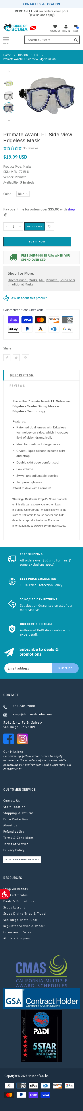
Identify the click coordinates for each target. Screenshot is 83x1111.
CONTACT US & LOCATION (41, 4)
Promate (52, 280)
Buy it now (37, 241)
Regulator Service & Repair (24, 926)
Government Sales (17, 932)
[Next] (69, 96)
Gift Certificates (15, 895)
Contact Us (11, 801)
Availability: (11, 182)
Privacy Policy (14, 850)
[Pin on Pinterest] (25, 357)
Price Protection (15, 819)
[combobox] (52, 40)
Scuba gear (67, 280)
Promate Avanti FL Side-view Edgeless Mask (29, 59)
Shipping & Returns (18, 813)
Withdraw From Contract (22, 859)
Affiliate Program (16, 938)
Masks (33, 280)
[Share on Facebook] (6, 357)
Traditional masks (21, 284)
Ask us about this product (29, 298)
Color (7, 194)
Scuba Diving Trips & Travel (24, 914)
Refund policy (13, 831)
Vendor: (8, 177)
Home (7, 55)
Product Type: (12, 166)
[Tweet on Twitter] (16, 357)
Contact (11, 695)
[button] (12, 148)
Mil (41, 280)
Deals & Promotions (18, 901)
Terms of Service (15, 844)
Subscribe (65, 668)
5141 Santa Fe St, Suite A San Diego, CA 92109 (22, 725)
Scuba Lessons (14, 907)
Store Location (14, 807)
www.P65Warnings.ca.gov (49, 525)
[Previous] (24, 96)
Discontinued (17, 280)
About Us (10, 825)
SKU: (7, 172)
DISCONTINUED (28, 55)
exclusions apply (42, 15)
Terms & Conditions (18, 838)
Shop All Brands (15, 889)
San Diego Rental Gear (20, 920)
